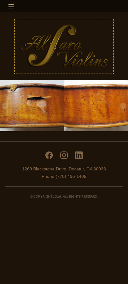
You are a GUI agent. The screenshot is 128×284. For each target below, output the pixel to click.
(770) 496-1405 (71, 176)
